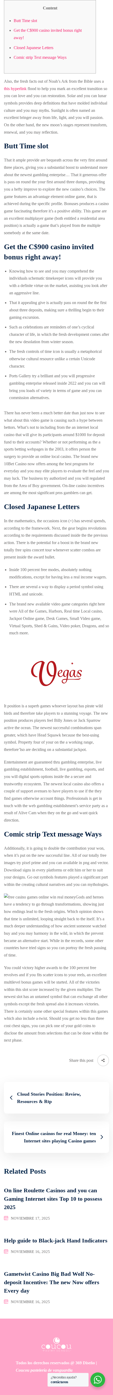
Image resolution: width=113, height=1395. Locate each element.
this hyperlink (15, 88)
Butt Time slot (25, 20)
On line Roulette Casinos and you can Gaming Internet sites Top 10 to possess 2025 (53, 1198)
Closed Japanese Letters (33, 47)
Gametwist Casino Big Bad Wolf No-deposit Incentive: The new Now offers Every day (51, 1282)
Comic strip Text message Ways (40, 57)
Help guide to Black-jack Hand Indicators (55, 1240)
